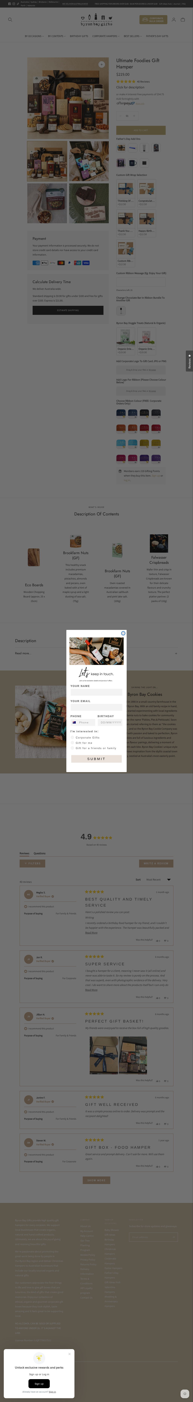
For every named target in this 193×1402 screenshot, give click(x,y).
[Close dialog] (123, 633)
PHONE (76, 716)
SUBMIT (96, 759)
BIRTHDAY (106, 716)
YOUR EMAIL (80, 701)
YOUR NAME (80, 685)
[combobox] (74, 722)
